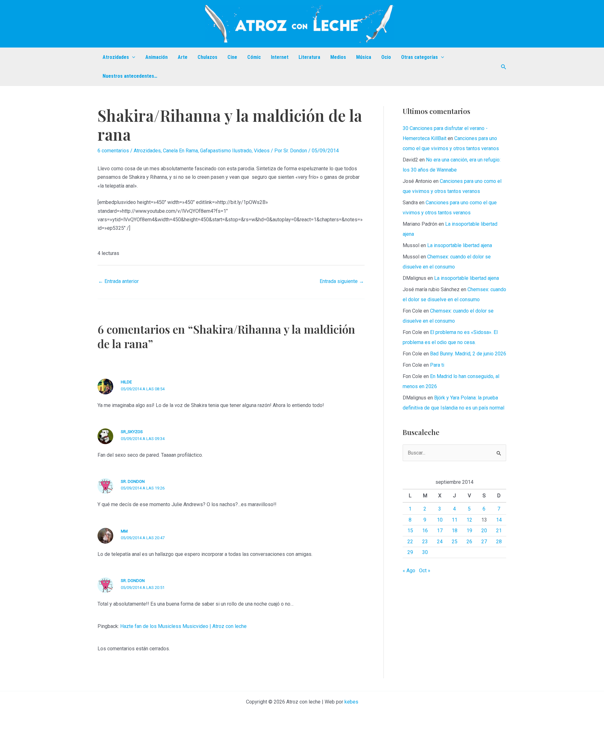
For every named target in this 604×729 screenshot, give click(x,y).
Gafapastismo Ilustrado (226, 151)
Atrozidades (116, 57)
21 (499, 531)
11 (454, 520)
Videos (262, 151)
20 (484, 531)
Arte (182, 57)
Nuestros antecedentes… (130, 76)
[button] (132, 57)
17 (440, 531)
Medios (338, 57)
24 (440, 542)
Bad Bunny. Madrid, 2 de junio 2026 (468, 354)
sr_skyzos (132, 431)
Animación (156, 57)
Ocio (386, 57)
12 (469, 520)
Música (363, 57)
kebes (351, 702)
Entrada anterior (118, 281)
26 (469, 542)
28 (499, 542)
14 (499, 520)
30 (425, 552)
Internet (279, 57)
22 (410, 542)
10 (440, 520)
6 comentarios (113, 151)
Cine (232, 57)
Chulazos (207, 57)
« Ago (409, 571)
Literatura (309, 57)
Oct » (424, 571)
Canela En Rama (180, 151)
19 (469, 531)
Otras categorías (419, 57)
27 (484, 542)
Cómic (254, 57)
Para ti (437, 365)
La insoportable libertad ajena (459, 245)
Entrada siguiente (342, 281)
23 (425, 542)
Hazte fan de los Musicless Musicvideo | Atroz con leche (183, 626)
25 (454, 542)
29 (410, 552)
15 (410, 531)
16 (425, 531)
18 (454, 531)
